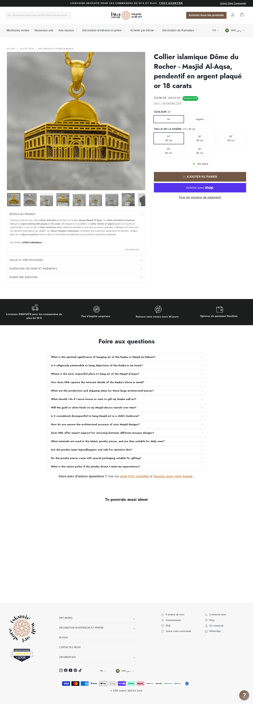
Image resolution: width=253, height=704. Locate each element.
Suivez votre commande (233, 3)
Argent (200, 119)
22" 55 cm (199, 151)
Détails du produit (22, 214)
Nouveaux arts (44, 30)
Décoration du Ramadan (178, 30)
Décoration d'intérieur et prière (102, 30)
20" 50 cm (168, 151)
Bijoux (63, 637)
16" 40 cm (199, 138)
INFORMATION (67, 657)
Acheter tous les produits (206, 15)
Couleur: (162, 111)
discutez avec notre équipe (173, 476)
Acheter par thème (142, 30)
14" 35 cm (168, 138)
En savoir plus (132, 249)
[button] (244, 695)
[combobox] (38, 15)
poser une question (23, 277)
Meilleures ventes (18, 30)
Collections (27, 49)
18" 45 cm (230, 138)
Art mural (66, 618)
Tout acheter (171, 3)
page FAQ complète (135, 476)
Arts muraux (67, 30)
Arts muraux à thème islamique (55, 49)
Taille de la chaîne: (174, 129)
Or (168, 119)
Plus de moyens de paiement (200, 197)
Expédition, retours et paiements (33, 268)
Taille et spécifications (26, 260)
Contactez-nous (70, 647)
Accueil (11, 49)
